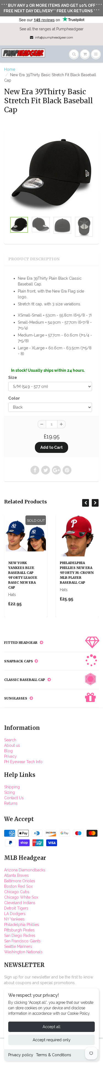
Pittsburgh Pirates (19, 930)
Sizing (9, 792)
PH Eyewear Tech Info (23, 762)
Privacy (10, 756)
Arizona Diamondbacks (24, 870)
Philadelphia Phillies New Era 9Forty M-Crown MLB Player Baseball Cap (77, 573)
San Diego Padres (19, 935)
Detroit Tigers (16, 908)
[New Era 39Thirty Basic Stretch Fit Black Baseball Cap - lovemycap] (51, 174)
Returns (11, 803)
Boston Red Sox (18, 886)
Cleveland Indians (19, 903)
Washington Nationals (23, 952)
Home (9, 69)
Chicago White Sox (21, 897)
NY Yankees (14, 919)
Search (10, 740)
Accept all (51, 1027)
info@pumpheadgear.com (54, 37)
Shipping (12, 787)
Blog (8, 751)
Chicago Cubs (16, 892)
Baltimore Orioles (19, 881)
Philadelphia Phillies (21, 924)
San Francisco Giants (22, 941)
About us (12, 745)
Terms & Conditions (53, 1055)
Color (14, 398)
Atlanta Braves (16, 875)
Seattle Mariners (18, 946)
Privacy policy (20, 1055)
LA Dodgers (15, 913)
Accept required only (52, 1040)
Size (12, 377)
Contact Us (14, 798)
